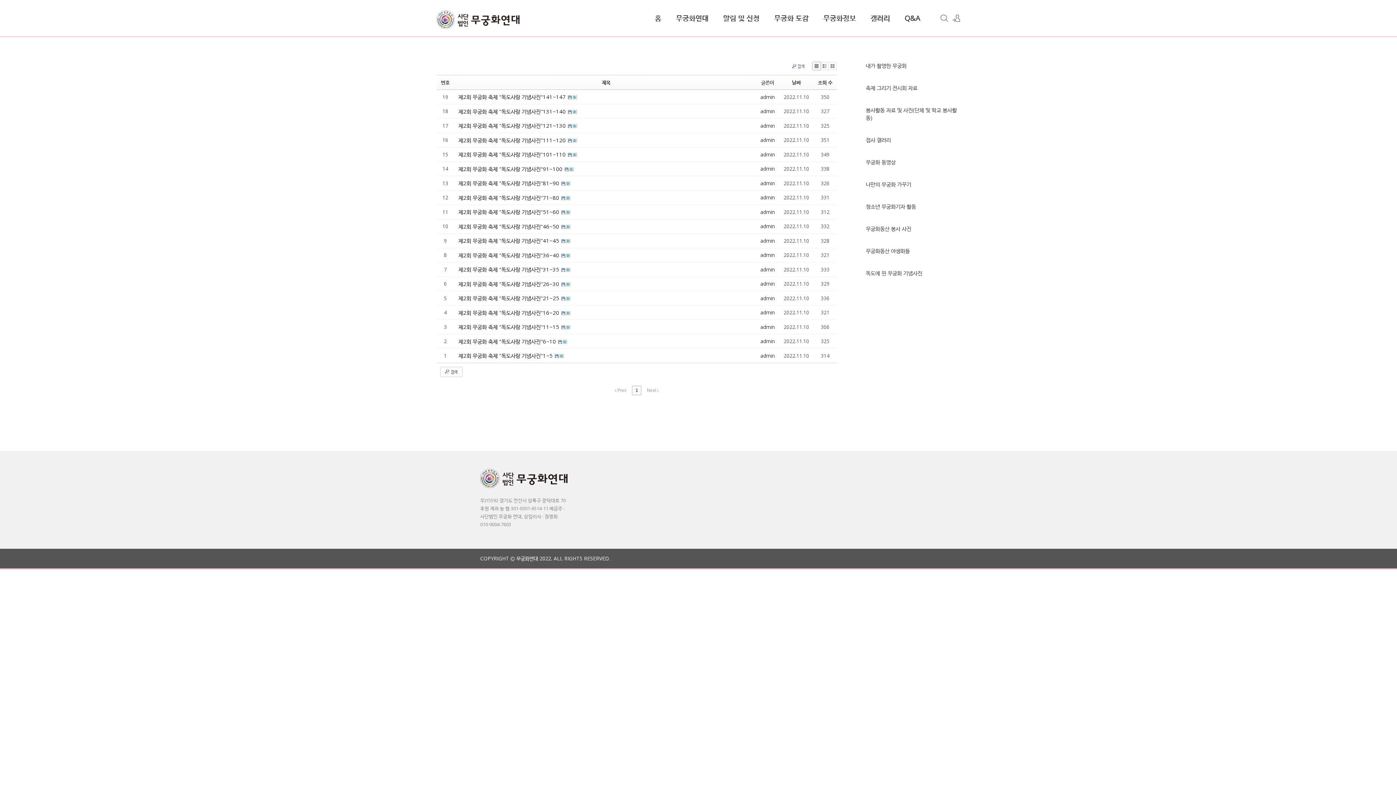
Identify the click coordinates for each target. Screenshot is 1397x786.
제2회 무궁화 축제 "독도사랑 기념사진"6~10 (507, 341)
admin (767, 97)
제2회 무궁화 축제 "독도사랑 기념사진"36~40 (509, 255)
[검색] (944, 18)
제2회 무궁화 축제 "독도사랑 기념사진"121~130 (512, 125)
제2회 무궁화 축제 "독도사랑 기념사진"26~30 (509, 283)
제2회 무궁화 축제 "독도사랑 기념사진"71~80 (509, 197)
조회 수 (825, 82)
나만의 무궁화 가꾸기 (888, 184)
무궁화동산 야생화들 (888, 250)
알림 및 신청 (741, 18)
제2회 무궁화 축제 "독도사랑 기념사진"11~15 (509, 326)
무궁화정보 (839, 18)
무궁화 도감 (791, 18)
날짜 (796, 82)
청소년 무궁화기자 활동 (891, 206)
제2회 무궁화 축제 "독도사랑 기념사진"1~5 (506, 355)
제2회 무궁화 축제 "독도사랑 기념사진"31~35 (509, 269)
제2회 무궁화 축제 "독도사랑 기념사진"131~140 (512, 111)
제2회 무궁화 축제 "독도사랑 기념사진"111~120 (512, 140)
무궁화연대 (692, 18)
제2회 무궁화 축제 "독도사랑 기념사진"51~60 (509, 211)
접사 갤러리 (878, 139)
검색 (801, 66)
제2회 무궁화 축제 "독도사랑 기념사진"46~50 (509, 226)
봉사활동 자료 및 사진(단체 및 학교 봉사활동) (911, 113)
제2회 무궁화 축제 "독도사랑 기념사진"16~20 (509, 312)
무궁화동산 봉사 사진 (888, 228)
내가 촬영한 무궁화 (886, 65)
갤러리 (880, 18)
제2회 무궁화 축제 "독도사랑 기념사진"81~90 (509, 183)
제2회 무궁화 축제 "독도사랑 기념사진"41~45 (509, 240)
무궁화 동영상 (881, 162)
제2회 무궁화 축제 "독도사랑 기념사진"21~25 (509, 298)
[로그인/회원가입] (956, 18)
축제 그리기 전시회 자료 (892, 87)
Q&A (912, 18)
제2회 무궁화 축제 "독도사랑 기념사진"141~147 (512, 96)
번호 (445, 82)
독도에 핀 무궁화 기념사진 (894, 273)
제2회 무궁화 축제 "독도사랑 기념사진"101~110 (512, 154)
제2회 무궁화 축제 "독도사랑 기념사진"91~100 (511, 168)
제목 (606, 82)
